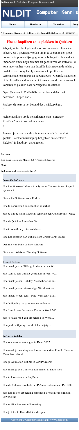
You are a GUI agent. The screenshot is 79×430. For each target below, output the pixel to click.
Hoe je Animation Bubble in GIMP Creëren (27, 361)
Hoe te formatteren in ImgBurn (20, 377)
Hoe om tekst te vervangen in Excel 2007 (26, 342)
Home (12, 24)
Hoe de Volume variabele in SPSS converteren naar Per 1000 (37, 385)
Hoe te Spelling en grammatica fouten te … (28, 303)
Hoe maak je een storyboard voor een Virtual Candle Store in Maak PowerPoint (38, 352)
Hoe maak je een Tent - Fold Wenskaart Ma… (30, 295)
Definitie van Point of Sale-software (23, 244)
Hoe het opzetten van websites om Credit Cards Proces (34, 236)
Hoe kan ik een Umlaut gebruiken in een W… (30, 273)
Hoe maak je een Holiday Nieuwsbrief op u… (30, 281)
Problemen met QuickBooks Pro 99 (19, 170)
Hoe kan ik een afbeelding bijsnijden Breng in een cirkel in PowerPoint (37, 394)
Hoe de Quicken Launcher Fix (20, 221)
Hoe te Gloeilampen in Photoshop (22, 404)
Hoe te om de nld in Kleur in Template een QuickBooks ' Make (39, 213)
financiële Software (51, 33)
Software (31, 33)
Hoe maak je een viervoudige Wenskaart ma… (30, 288)
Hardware (35, 24)
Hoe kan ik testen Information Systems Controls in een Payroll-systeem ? (39, 188)
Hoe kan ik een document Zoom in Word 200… (31, 310)
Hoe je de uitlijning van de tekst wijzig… (27, 325)
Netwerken (58, 24)
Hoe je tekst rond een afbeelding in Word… (28, 317)
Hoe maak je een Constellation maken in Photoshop (32, 369)
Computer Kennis (12, 33)
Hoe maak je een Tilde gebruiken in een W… (29, 266)
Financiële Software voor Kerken (21, 198)
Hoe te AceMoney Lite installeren (22, 229)
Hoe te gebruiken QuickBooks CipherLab (27, 206)
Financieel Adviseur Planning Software (25, 252)
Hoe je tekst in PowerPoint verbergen (24, 412)
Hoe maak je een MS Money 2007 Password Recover (28, 159)
